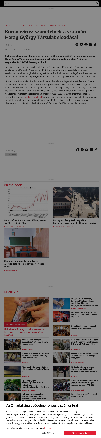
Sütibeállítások (48, 433)
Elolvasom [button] (48, 428)
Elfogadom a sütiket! (80, 433)
